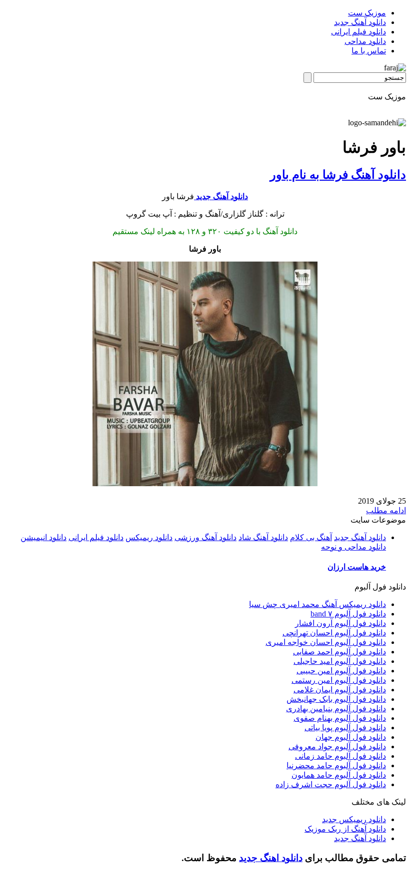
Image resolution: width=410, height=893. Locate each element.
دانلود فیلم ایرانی (358, 31)
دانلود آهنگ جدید (360, 22)
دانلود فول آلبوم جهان (351, 737)
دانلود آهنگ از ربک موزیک (345, 829)
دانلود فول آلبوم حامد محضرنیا (336, 765)
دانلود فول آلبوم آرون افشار (340, 623)
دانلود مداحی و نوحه (353, 547)
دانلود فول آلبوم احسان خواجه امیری (326, 642)
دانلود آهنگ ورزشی (205, 537)
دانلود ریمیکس (149, 537)
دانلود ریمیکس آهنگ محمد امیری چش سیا (317, 604)
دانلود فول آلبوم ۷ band (348, 613)
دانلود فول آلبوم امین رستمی (339, 680)
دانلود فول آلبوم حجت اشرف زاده (331, 784)
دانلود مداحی (365, 41)
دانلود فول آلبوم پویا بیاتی (345, 727)
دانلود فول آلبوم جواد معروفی (337, 746)
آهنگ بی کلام (311, 537)
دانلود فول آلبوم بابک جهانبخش (336, 699)
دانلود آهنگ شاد (263, 537)
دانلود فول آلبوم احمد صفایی (339, 651)
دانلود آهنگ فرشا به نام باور (338, 174)
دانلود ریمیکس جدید (354, 819)
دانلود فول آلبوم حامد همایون (339, 775)
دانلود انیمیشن (43, 537)
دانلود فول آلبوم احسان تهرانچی (334, 632)
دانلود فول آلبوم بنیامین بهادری (336, 708)
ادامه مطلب (386, 510)
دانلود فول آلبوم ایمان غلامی (340, 689)
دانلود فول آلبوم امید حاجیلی (340, 661)
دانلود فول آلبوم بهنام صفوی (340, 718)
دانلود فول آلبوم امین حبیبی (341, 670)
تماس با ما (369, 50)
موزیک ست (367, 12)
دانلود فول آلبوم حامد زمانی (340, 756)
